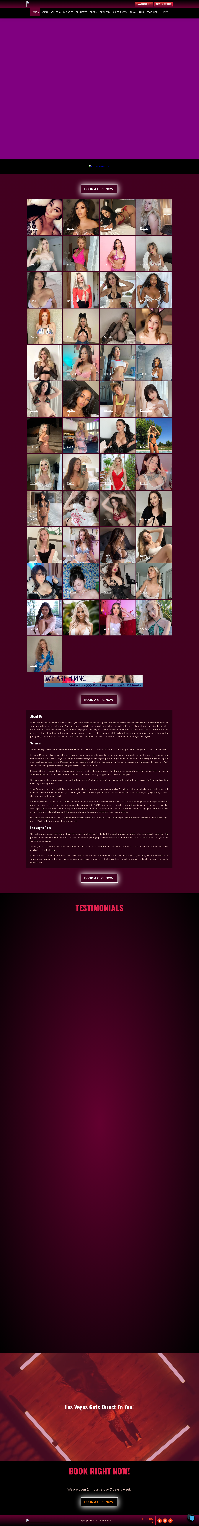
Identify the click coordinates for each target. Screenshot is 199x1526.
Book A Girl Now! (99, 189)
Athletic (55, 12)
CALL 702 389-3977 (143, 4)
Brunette (81, 12)
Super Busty (119, 12)
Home (34, 12)
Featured (152, 12)
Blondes (68, 12)
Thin (141, 12)
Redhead (105, 12)
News (165, 12)
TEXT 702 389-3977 (163, 4)
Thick (133, 12)
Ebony (93, 12)
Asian (45, 12)
